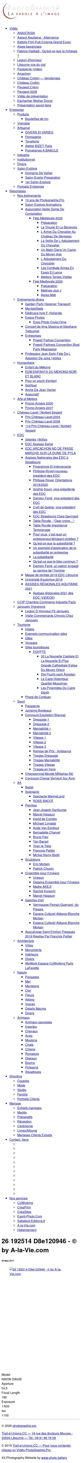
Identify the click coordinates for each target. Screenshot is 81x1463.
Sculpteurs (32, 859)
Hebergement (26, 1230)
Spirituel (31, 385)
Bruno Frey (40, 837)
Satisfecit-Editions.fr (31, 1221)
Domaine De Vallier (38, 173)
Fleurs (29, 995)
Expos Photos (35, 317)
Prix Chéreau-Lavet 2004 (42, 417)
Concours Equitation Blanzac (45, 715)
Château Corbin (28, 82)
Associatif (32, 394)
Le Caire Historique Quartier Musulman (54, 681)
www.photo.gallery (54, 1457)
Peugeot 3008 (27, 91)
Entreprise (16, 109)
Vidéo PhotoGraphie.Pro (33, 1450)
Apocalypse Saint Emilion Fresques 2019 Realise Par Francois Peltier (50, 933)
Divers (21, 164)
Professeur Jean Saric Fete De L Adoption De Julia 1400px (48, 355)
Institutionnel (26, 159)
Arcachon (24, 73)
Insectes (31, 1026)
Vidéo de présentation (32, 96)
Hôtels (29, 629)
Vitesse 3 (39, 746)
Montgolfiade (34, 308)
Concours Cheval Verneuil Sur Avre (50, 778)
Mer (27, 981)
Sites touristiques (37, 647)
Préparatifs (24, 1117)
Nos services (18, 1198)
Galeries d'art (34, 900)
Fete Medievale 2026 (48, 281)
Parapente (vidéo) (29, 69)
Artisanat (23, 127)
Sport (21, 701)
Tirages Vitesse (44, 764)
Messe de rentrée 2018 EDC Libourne (51, 575)
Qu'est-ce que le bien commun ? (55, 561)
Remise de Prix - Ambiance (52, 751)
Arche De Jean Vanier (40, 389)
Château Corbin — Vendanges (38, 78)
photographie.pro (24, 1425)
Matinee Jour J (51, 290)
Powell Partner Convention (52, 340)
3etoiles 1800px (36, 439)
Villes (29, 945)
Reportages (17, 191)
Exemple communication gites (46, 633)
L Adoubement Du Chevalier (53, 261)
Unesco (38, 877)
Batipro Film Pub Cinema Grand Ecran (44, 42)
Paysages (32, 977)
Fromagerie (33, 137)
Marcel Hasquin (44, 814)
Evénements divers (30, 299)
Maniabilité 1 (42, 728)
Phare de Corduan (38, 697)
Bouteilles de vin (36, 118)
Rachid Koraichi (44, 891)
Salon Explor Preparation (42, 177)
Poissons (31, 1067)
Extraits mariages (29, 1108)
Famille (22, 1094)
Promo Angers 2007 (39, 408)
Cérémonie (25, 1126)
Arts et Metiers (27, 398)
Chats (29, 1044)
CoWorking (25, 1202)
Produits (23, 114)
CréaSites (24, 1211)
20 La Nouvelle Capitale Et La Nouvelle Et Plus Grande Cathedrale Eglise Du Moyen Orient (59, 663)
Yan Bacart (40, 841)
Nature (22, 972)
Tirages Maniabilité (46, 760)
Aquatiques (33, 1071)
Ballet (29, 787)
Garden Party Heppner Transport (48, 304)
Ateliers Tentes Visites (56, 277)
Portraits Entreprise (30, 186)
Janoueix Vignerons (31, 606)
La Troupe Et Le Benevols (59, 227)
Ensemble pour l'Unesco (42, 873)
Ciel (28, 990)
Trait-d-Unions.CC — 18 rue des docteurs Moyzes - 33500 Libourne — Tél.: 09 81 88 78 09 (37, 1435)
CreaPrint (24, 1207)
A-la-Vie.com (26, 1225)
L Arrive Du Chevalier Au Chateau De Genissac (58, 233)
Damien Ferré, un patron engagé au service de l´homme (55, 568)
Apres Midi (48, 295)
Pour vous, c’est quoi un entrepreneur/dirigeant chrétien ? (55, 536)
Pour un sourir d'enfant (41, 380)
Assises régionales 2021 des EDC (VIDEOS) (53, 595)
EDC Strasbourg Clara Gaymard (55, 516)
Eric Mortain (41, 864)
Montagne (32, 986)
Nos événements (29, 195)
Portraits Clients (28, 1099)
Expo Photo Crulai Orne (49, 322)
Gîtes (28, 638)
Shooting (15, 1076)
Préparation (49, 222)
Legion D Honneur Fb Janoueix (47, 611)
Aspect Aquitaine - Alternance (38, 37)
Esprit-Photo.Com (29, 1216)
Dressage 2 (41, 724)
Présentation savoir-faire (34, 105)
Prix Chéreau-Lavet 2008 (42, 421)
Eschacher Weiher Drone (34, 100)
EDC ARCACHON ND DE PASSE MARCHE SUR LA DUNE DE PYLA (50, 450)
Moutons (31, 1040)
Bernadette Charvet (46, 832)
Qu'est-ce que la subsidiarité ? (54, 543)
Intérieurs (31, 954)
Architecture (25, 940)
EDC (20, 435)
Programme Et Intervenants (52, 466)
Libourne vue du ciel (31, 64)
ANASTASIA (26, 33)
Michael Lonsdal (44, 823)
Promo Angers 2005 (39, 403)
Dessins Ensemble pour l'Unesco (56, 882)
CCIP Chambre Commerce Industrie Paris (46, 602)
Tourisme (23, 624)
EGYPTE (39, 651)
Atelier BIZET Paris (38, 146)
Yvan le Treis (42, 846)
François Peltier (44, 850)
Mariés (22, 1112)
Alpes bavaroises (29, 46)
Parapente (32, 706)
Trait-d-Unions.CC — (28, 1445)
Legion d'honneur (29, 60)
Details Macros (35, 1008)
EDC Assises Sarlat (39, 444)
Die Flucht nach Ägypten (58, 674)
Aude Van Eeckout (46, 828)
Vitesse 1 (39, 737)
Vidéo (13, 28)
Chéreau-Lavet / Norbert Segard (39, 412)
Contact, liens (19, 1139)
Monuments (33, 950)
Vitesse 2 (39, 742)
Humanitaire (25, 362)
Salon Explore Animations (43, 204)
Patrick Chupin (43, 868)
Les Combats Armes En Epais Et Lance (57, 270)
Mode (21, 1085)
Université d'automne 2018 (44, 579)
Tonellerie (32, 141)
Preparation (49, 286)
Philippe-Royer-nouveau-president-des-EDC (50, 473)
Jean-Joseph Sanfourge (49, 809)
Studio (21, 1090)
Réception (24, 1121)
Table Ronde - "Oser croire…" (53, 520)
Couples (23, 1080)
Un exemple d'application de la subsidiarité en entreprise (54, 550)
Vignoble (23, 123)
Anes (28, 1035)
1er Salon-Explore (38, 182)
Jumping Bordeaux (38, 710)
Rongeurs (32, 1053)
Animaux (23, 1017)
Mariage (15, 1103)
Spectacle (32, 791)
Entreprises (33, 335)
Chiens (30, 1049)
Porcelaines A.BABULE (41, 150)
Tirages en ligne (44, 769)
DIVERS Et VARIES (39, 132)
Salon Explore (27, 168)
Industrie (23, 155)
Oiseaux (31, 1058)
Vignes (30, 1004)
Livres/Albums (27, 1130)
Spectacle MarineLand (48, 796)
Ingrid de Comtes (45, 819)
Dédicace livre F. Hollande (43, 313)
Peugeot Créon (28, 87)
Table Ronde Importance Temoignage (50, 527)
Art (19, 782)
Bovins (30, 1062)
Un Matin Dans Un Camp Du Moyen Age (58, 251)
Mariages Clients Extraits (34, 1135)
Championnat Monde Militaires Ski (49, 773)
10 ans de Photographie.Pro (44, 200)
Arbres (29, 999)
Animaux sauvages (38, 1022)
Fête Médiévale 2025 (48, 218)
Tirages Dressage (45, 755)
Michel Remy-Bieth (46, 855)
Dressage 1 (41, 719)
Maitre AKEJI (42, 886)
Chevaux (31, 1031)
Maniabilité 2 (42, 733)
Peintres (31, 805)
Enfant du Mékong (38, 367)
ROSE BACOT (43, 800)
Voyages (31, 642)
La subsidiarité (43, 557)
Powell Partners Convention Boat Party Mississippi (56, 346)
